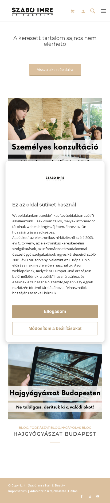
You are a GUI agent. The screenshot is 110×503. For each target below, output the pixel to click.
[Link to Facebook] (82, 496)
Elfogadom (55, 311)
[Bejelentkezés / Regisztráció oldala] (83, 11)
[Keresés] (93, 11)
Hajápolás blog (76, 428)
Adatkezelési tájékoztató (47, 491)
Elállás (72, 491)
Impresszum (18, 491)
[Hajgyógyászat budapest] (55, 381)
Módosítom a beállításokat (55, 328)
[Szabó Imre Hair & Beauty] (32, 11)
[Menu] (103, 11)
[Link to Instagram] (90, 496)
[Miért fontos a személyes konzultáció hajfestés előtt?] (55, 135)
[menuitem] (83, 12)
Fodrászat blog (45, 428)
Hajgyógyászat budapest (55, 434)
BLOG (23, 428)
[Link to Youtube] (98, 496)
